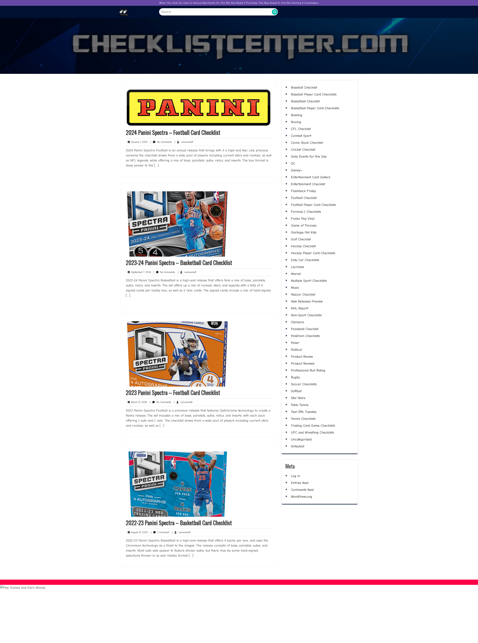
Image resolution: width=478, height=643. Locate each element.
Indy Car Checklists (305, 260)
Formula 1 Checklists (306, 212)
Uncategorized (301, 439)
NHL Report (299, 308)
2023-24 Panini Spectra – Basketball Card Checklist (179, 262)
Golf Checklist (301, 239)
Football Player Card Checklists (313, 205)
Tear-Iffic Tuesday (303, 412)
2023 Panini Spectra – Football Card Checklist (173, 392)
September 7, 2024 (140, 272)
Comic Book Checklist (307, 143)
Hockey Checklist (303, 246)
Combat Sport (301, 136)
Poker (295, 343)
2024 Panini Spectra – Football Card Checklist (173, 132)
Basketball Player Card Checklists (315, 108)
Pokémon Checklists (305, 336)
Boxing (296, 122)
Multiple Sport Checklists (309, 281)
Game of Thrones (303, 226)
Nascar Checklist (303, 295)
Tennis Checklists (303, 419)
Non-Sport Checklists (306, 315)
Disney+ (296, 170)
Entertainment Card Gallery (310, 177)
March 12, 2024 (138, 402)
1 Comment (160, 532)
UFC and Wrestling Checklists (312, 433)
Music (295, 288)
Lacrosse (297, 267)
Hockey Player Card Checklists (313, 253)
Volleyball (297, 446)
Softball (296, 391)
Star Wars (298, 398)
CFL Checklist (301, 129)
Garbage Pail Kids (303, 232)
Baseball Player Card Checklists (313, 94)
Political (296, 350)
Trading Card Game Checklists (313, 426)
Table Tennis (299, 405)
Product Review (302, 357)
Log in (295, 476)
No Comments (161, 142)
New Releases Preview (307, 301)
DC (293, 163)
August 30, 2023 (139, 532)
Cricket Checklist (303, 150)
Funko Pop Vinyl (302, 219)
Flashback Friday (303, 191)
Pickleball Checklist (304, 329)
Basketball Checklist (305, 101)
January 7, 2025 (139, 142)
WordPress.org (301, 497)
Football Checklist (303, 198)
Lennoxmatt (184, 141)
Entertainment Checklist (308, 184)
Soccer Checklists (304, 384)
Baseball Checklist (304, 88)
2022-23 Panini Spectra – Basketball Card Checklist (179, 522)
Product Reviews (302, 364)
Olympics (297, 322)
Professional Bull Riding (308, 370)
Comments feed (302, 490)
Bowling (296, 115)
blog (143, 635)
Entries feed (299, 483)
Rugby (295, 377)
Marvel (296, 274)
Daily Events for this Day (309, 157)
